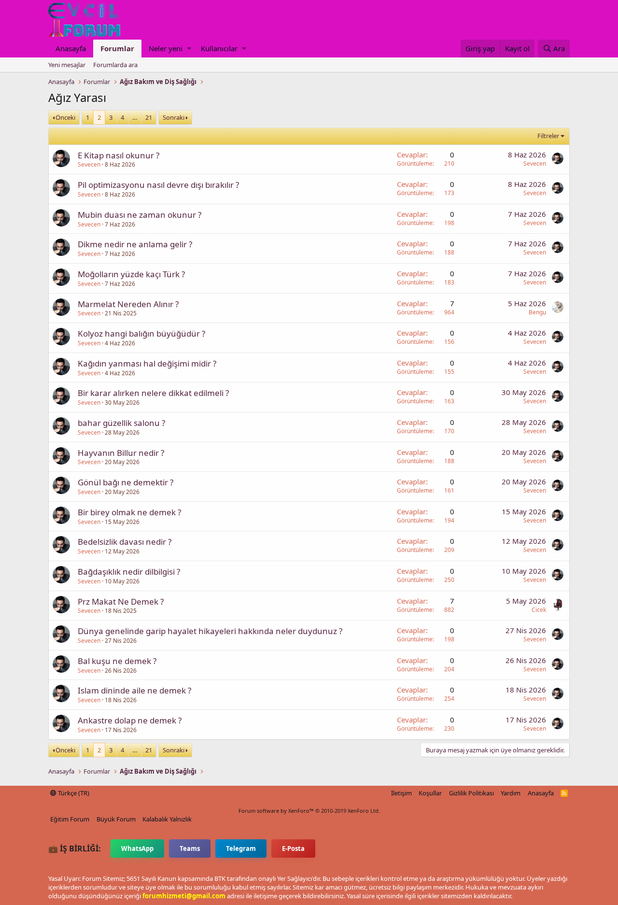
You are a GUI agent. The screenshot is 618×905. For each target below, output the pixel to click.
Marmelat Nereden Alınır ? (128, 304)
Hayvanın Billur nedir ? (121, 452)
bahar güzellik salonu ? (121, 422)
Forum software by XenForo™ (309, 810)
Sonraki (173, 117)
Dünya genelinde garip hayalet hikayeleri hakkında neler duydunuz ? (210, 630)
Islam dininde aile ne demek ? (134, 690)
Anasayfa (71, 48)
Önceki (65, 117)
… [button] (134, 117)
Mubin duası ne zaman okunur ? (139, 214)
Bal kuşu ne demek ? (117, 660)
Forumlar (117, 48)
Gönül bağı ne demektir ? (125, 482)
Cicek (539, 610)
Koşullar (430, 793)
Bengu (537, 312)
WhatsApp (137, 848)
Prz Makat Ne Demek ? (121, 601)
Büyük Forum (116, 819)
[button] (189, 48)
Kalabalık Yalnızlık (167, 819)
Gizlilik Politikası (471, 793)
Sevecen (89, 164)
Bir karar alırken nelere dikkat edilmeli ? (153, 392)
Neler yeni (166, 48)
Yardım (510, 793)
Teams (190, 848)
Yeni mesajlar (66, 64)
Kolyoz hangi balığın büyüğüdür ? (141, 333)
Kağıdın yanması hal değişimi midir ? (147, 363)
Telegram (241, 848)
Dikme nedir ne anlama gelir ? (135, 244)
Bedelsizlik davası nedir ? (124, 541)
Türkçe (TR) (72, 793)
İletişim (401, 793)
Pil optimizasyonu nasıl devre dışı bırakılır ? (158, 184)
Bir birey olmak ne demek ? (129, 512)
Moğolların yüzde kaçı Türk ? (131, 274)
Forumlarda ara (115, 64)
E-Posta (293, 848)
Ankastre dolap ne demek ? (130, 720)
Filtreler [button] (548, 135)
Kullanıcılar (219, 48)
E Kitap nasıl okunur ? (118, 155)
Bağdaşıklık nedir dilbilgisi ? (129, 571)
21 (148, 117)
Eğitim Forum (69, 819)
